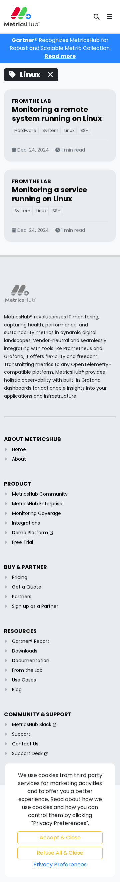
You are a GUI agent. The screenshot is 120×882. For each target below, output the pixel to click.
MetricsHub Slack (31, 724)
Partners (21, 596)
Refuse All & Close (60, 853)
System (50, 130)
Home (19, 449)
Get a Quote (26, 587)
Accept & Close (60, 837)
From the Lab (31, 101)
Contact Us (25, 743)
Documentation (30, 660)
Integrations (26, 523)
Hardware (25, 130)
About (19, 459)
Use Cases (24, 679)
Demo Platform (30, 532)
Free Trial (22, 542)
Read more (60, 56)
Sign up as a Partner (35, 606)
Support (21, 734)
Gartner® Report (30, 641)
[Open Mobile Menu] (109, 16)
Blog (17, 689)
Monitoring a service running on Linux (49, 194)
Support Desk (27, 753)
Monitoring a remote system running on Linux (57, 114)
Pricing (19, 577)
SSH (84, 130)
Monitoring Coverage (36, 513)
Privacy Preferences (60, 864)
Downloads (24, 651)
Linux (69, 130)
